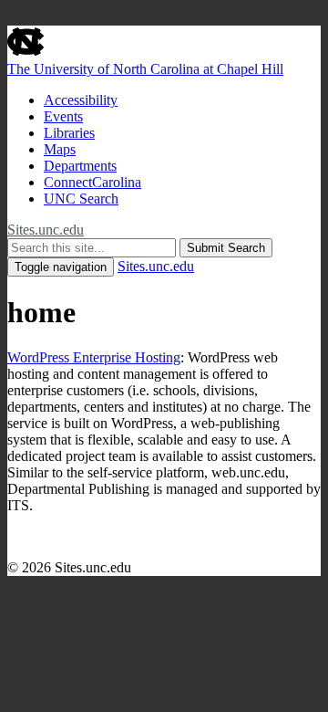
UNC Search (81, 198)
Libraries (69, 133)
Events (63, 116)
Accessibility (81, 100)
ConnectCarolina (92, 182)
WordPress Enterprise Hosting (93, 357)
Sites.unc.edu (45, 229)
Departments (80, 165)
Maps (60, 149)
